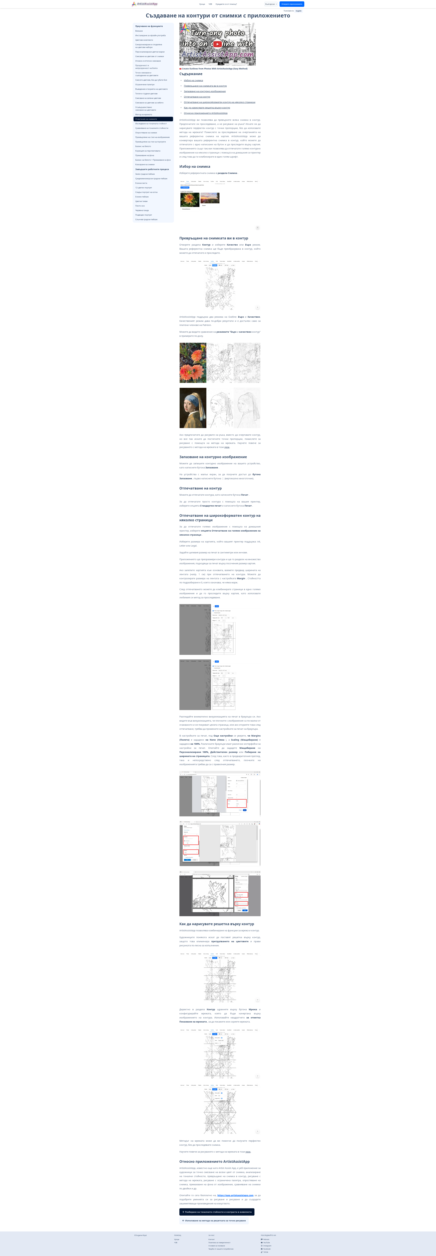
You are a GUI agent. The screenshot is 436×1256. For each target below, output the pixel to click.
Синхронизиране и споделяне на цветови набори (148, 45)
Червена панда (142, 210)
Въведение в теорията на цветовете (151, 89)
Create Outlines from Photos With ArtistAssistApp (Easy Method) (215, 68)
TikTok (265, 1252)
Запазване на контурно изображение (205, 91)
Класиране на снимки (145, 164)
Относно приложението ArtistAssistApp (206, 113)
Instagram (267, 1246)
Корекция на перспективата (147, 151)
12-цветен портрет (143, 187)
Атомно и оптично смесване (148, 61)
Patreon (266, 1239)
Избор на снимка (193, 80)
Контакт (211, 1239)
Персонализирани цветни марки (150, 52)
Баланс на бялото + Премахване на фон (153, 160)
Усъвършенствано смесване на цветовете (145, 108)
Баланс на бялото (143, 146)
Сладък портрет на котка (146, 192)
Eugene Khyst (141, 1235)
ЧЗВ (210, 4)
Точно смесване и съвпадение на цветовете (146, 74)
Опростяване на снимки (146, 132)
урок (226, 447)
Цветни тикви (141, 201)
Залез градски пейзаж (145, 174)
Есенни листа (141, 183)
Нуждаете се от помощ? (226, 4)
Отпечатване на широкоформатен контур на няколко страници (219, 102)
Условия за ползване (216, 1246)
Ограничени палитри (144, 84)
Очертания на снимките (146, 119)
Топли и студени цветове (146, 93)
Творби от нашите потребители (220, 1249)
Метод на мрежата (143, 114)
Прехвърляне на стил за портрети (150, 141)
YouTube (266, 1242)
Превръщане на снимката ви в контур (205, 85)
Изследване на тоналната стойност (151, 123)
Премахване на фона (144, 155)
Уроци (202, 4)
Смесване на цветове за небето (149, 102)
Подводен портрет (143, 215)
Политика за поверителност (219, 1242)
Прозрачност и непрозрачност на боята (146, 66)
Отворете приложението (291, 4)
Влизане (139, 31)
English (298, 11)
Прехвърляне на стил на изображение (152, 137)
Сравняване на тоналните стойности (151, 128)
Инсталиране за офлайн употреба (150, 35)
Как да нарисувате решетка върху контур (207, 107)
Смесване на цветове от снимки (149, 56)
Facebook (266, 1249)
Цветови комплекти (144, 40)
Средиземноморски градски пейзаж (151, 178)
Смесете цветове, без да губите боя (151, 80)
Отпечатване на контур (197, 96)
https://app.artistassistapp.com (235, 1195)
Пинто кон (140, 206)
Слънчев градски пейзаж (146, 219)
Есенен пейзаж (142, 196)
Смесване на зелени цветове (148, 98)
